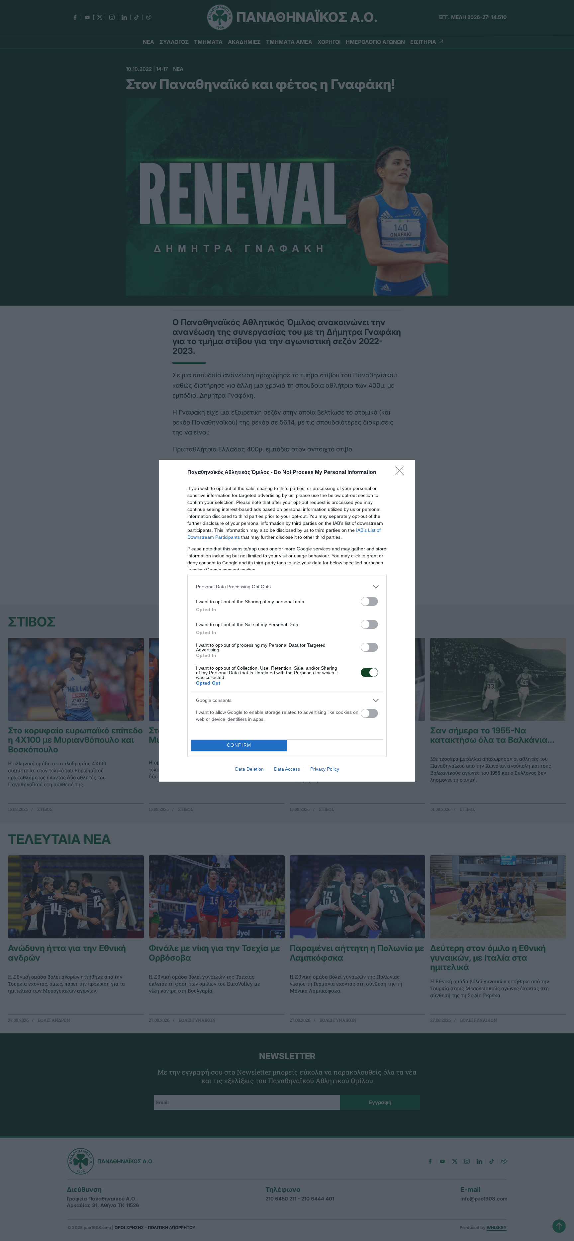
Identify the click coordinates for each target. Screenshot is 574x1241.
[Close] (402, 472)
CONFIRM (239, 745)
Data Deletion (249, 769)
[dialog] (287, 621)
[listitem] (287, 586)
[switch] (369, 601)
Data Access (287, 769)
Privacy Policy (324, 769)
